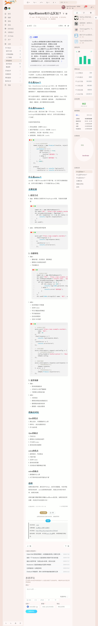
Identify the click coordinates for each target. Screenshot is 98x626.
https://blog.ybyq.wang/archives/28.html (47, 530)
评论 (27, 585)
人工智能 (13, 57)
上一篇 (29, 546)
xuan (33, 17)
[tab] (77, 12)
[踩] (55, 600)
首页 (30, 26)
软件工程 (13, 51)
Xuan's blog (49, 533)
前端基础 (13, 60)
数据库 (13, 67)
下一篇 (67, 546)
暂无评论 (63, 17)
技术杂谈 (13, 64)
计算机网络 (13, 54)
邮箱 (43, 603)
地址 (58, 603)
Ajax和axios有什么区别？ (43, 528)
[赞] (49, 600)
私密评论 (63, 596)
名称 (27, 603)
